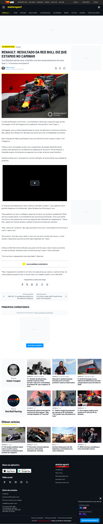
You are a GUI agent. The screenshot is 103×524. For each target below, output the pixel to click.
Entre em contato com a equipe (12, 500)
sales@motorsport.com (9, 503)
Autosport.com (60, 479)
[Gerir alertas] (47, 284)
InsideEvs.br (59, 469)
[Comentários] (65, 68)
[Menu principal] (3, 7)
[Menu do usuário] (99, 7)
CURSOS (46, 2)
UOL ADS (61, 2)
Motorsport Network (44, 520)
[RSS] (27, 482)
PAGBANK (40, 2)
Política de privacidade (65, 518)
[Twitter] (27, 284)
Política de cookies (50, 518)
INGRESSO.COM (22, 2)
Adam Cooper (10, 67)
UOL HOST (32, 2)
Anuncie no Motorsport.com (10, 497)
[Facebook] (22, 284)
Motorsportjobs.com (62, 476)
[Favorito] (60, 68)
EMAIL (96, 2)
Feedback (5, 494)
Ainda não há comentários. (34, 313)
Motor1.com (59, 473)
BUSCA (76, 2)
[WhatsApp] (32, 284)
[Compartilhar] (56, 68)
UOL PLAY (54, 2)
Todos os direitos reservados (61, 520)
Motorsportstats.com (62, 482)
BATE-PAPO (86, 2)
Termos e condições (37, 518)
